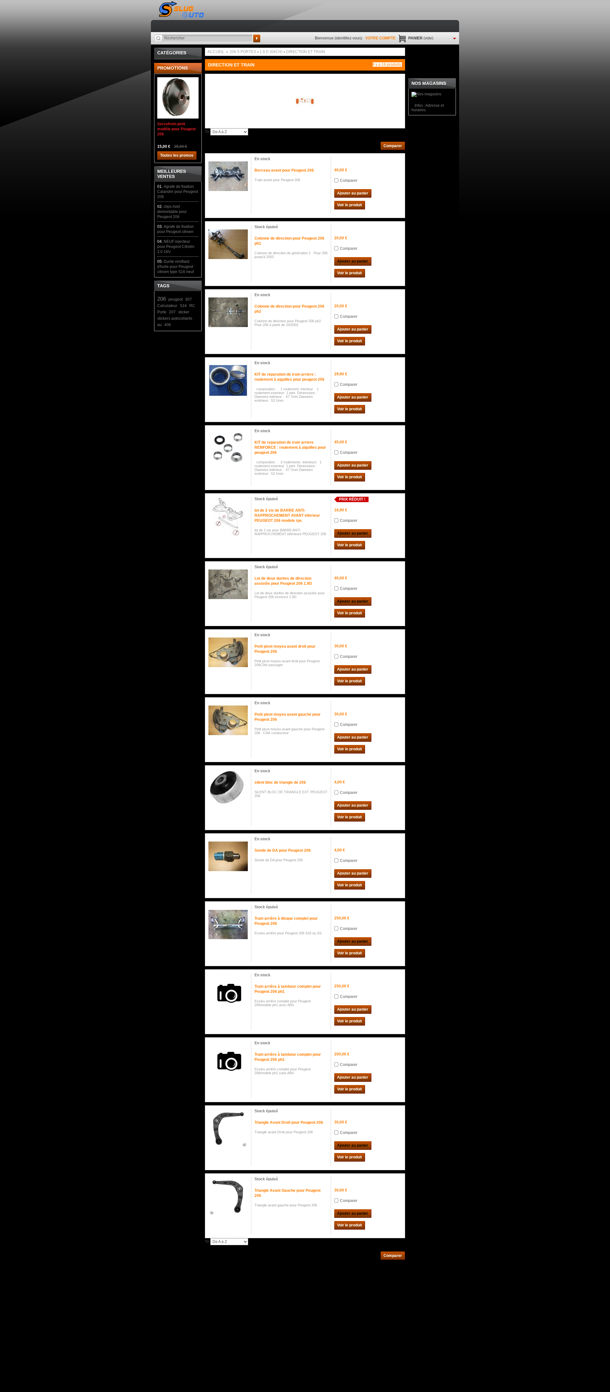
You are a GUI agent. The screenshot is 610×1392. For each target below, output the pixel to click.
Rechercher (256, 38)
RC (192, 306)
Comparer (348, 180)
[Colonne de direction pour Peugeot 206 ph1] (228, 244)
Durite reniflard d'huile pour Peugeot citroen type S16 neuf (175, 266)
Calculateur (167, 306)
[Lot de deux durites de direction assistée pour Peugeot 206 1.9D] (228, 584)
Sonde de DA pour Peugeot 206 (282, 850)
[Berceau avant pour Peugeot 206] (228, 176)
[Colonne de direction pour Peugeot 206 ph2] (228, 312)
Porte (161, 312)
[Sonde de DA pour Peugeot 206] (228, 856)
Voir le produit (349, 205)
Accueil (215, 52)
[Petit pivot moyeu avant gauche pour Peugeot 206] (228, 720)
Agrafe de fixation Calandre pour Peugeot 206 (177, 191)
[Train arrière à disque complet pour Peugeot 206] (228, 924)
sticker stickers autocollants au (174, 318)
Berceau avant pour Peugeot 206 (284, 170)
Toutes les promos (176, 155)
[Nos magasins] (426, 94)
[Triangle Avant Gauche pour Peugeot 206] (228, 1196)
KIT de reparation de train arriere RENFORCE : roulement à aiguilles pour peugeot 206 (290, 447)
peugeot (175, 299)
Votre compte (380, 38)
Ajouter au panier (352, 193)
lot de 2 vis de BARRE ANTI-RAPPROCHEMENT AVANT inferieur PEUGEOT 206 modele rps (287, 515)
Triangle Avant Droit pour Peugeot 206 (288, 1122)
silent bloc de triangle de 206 (280, 782)
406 (167, 325)
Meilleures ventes (171, 174)
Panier (420, 38)
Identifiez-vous (348, 38)
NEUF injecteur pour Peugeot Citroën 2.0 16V (175, 246)
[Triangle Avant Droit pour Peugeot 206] (228, 1128)
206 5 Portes (243, 52)
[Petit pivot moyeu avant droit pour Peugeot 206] (228, 652)
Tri (207, 132)
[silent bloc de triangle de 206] (228, 788)
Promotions (172, 68)
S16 (183, 306)
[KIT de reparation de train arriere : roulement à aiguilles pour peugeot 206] (228, 380)
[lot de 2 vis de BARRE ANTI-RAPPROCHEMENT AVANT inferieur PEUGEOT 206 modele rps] (228, 516)
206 (161, 299)
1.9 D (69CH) (271, 52)
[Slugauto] (182, 10)
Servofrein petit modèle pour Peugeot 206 (176, 129)
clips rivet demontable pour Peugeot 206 (172, 211)
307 (188, 299)
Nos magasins (428, 83)
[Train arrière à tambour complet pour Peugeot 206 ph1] (228, 992)
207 (172, 312)
